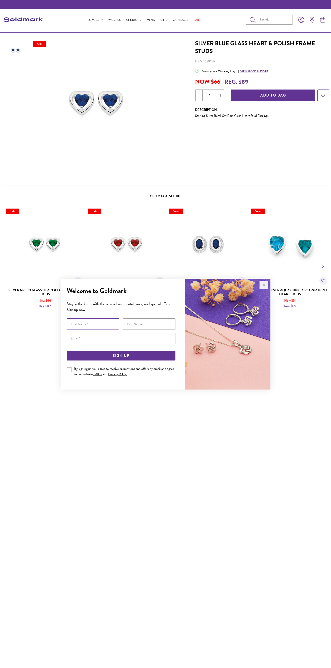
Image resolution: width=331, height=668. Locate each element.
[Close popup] (264, 285)
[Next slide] (323, 266)
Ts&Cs (97, 374)
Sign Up (121, 356)
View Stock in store (254, 71)
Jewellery (96, 20)
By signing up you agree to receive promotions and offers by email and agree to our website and (124, 371)
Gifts (163, 20)
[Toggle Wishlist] (323, 281)
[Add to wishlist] (323, 95)
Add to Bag (273, 95)
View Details (24, 316)
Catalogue (180, 20)
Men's (151, 20)
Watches (114, 20)
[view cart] (322, 19)
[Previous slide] (8, 266)
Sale (197, 20)
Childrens (133, 20)
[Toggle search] (253, 20)
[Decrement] (199, 95)
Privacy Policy (117, 374)
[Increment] (220, 95)
